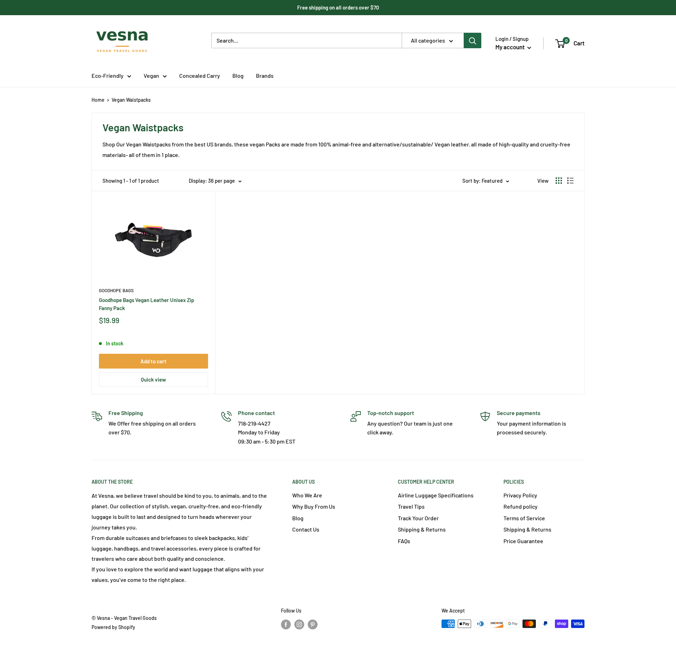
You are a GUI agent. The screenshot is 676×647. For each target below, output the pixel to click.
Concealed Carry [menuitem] (199, 75)
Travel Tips (411, 506)
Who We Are (307, 495)
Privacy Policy (520, 495)
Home (98, 100)
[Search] (472, 40)
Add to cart (153, 361)
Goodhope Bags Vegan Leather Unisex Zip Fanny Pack (146, 304)
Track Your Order (418, 518)
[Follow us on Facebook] (286, 624)
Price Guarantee (523, 541)
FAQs (404, 541)
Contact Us (305, 529)
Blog (297, 518)
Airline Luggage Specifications (436, 495)
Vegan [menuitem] (151, 75)
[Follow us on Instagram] (299, 624)
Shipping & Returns (422, 529)
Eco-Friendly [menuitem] (108, 75)
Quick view (153, 379)
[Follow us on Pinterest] (313, 624)
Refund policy (520, 506)
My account (510, 46)
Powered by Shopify (113, 627)
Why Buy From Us (313, 506)
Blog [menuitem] (238, 75)
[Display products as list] (570, 180)
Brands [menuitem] (265, 75)
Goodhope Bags (116, 290)
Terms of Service (524, 518)
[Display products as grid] (559, 180)
